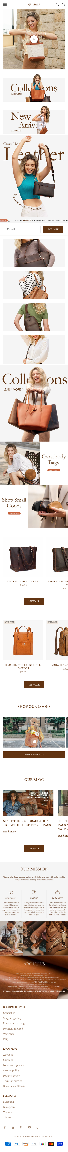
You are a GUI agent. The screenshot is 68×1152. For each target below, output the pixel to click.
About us (8, 1054)
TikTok (7, 1117)
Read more (9, 831)
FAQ (5, 1039)
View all (34, 601)
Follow (53, 229)
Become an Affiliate (14, 1086)
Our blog (8, 1060)
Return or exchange (14, 1023)
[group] (34, 176)
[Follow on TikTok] (37, 1127)
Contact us (9, 1013)
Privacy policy (11, 1075)
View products (34, 754)
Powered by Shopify (42, 1137)
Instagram (9, 1107)
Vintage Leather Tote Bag (23, 581)
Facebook (8, 1101)
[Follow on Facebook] (4, 1127)
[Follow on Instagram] (13, 1127)
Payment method (13, 1028)
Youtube (7, 1112)
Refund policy (11, 1070)
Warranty (8, 1034)
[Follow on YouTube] (29, 1127)
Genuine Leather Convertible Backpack (23, 666)
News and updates (13, 1065)
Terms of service (12, 1081)
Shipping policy (12, 1018)
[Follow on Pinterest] (21, 1127)
